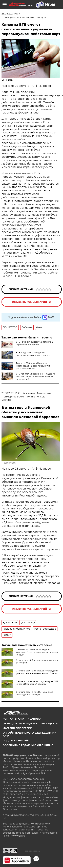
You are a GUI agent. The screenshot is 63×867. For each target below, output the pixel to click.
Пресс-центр (48, 723)
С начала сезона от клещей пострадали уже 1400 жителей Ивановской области (37, 672)
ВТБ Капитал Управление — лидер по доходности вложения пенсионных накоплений (35, 376)
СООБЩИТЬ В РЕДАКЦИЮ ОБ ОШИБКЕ (28, 745)
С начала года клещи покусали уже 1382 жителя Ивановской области (37, 682)
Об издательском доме (20, 723)
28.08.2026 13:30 (11, 393)
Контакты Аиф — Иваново (22, 718)
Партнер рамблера (32, 851)
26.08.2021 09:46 (11, 13)
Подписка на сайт (16, 740)
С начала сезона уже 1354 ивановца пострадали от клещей (34, 693)
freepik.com (9, 462)
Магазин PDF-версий (17, 728)
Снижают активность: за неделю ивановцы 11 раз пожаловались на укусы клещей (37, 652)
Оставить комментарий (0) (31, 301)
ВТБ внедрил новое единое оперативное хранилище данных (33, 353)
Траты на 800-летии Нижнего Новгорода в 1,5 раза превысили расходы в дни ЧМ (33, 366)
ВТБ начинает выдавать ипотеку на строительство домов (34, 343)
